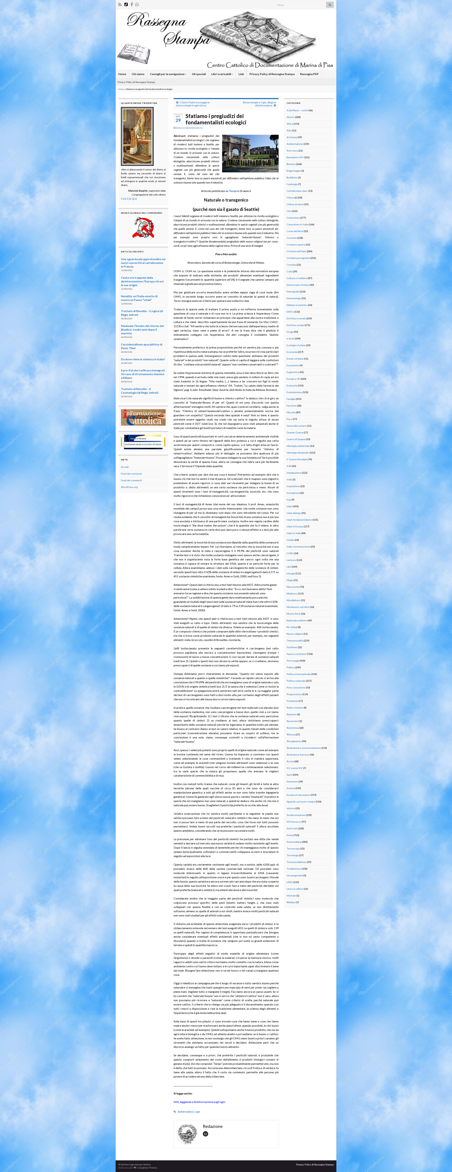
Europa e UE (293, 378)
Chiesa (290, 197)
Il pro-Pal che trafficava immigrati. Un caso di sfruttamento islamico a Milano (143, 374)
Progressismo (294, 694)
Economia (292, 351)
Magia (290, 580)
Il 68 (289, 465)
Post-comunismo (296, 687)
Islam (289, 506)
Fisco (289, 419)
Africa (290, 123)
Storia (290, 835)
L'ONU (290, 553)
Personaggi (293, 660)
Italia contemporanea (298, 546)
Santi (289, 774)
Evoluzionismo (294, 392)
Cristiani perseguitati (298, 257)
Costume (292, 237)
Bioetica (291, 163)
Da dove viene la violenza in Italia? (143, 359)
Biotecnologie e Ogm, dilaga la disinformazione (259, 104)
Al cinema (292, 137)
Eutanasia (292, 385)
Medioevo (292, 593)
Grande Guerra (295, 432)
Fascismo (292, 405)
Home (122, 74)
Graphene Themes (148, 1167)
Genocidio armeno (297, 425)
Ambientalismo (195, 127)
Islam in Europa (295, 526)
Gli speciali (199, 74)
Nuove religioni (295, 633)
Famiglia (291, 398)
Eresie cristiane (295, 358)
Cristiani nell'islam (296, 251)
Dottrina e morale (296, 318)
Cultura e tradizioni (297, 278)
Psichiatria (292, 700)
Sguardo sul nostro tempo (301, 801)
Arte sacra (292, 150)
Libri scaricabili (221, 74)
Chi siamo (138, 74)
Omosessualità (295, 640)
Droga (290, 331)
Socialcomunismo (296, 814)
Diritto (290, 311)
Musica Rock (293, 613)
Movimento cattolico (298, 606)
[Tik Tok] (126, 3)
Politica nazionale (296, 680)
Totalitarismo (294, 868)
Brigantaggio (294, 170)
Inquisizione (293, 486)
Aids (289, 130)
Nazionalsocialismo (297, 620)
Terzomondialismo (297, 861)
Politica (291, 667)
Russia (290, 761)
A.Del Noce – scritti (297, 110)
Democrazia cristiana (298, 284)
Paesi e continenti (297, 653)
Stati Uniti (292, 828)
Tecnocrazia (293, 848)
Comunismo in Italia (297, 224)
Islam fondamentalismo (299, 519)
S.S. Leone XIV (295, 768)
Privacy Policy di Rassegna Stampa (272, 74)
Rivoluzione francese (298, 754)
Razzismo (292, 714)
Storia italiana (294, 841)
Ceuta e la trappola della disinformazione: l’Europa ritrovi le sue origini (142, 281)
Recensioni (293, 721)
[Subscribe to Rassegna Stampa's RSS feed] (120, 3)
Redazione (181, 127)
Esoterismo (293, 365)
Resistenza (293, 727)
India (289, 479)
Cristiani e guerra (296, 244)
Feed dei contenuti (131, 473)
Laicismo (291, 559)
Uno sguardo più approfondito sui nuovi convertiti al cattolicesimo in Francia (143, 262)
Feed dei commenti (131, 480)
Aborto (291, 117)
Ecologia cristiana (296, 345)
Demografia (293, 291)
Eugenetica (293, 372)
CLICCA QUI (129, 198)
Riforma (291, 734)
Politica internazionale (299, 674)
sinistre (291, 808)
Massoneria (293, 586)
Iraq (289, 499)
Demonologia (294, 298)
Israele (290, 539)
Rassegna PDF (309, 74)
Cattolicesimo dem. (297, 190)
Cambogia (292, 184)
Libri (289, 566)
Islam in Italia (294, 533)
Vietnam (291, 895)
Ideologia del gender (298, 452)
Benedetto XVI (295, 157)
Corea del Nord (295, 231)
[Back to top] (444, 1164)
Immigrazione (294, 472)
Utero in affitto (295, 888)
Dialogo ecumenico (297, 304)
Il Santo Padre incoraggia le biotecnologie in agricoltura (193, 104)
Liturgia (291, 573)
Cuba (289, 271)
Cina (289, 210)
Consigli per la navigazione (167, 74)
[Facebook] (131, 3)
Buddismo (292, 177)
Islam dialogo (294, 512)
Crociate (291, 264)
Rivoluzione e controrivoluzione (304, 747)
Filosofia (291, 412)
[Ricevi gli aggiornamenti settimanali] (137, 3)
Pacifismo (292, 647)
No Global (292, 627)
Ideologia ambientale (298, 445)
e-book (290, 338)
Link (241, 74)
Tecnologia (293, 855)
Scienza (291, 788)
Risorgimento (294, 741)
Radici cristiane (295, 707)
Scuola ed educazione (298, 794)
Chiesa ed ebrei (295, 204)
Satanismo (292, 781)
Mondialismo (293, 600)
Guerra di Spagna (296, 439)
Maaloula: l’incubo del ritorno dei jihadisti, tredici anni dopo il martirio (142, 329)
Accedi (125, 466)
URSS (290, 882)
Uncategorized (295, 875)
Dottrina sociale (295, 325)
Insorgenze (293, 492)
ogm (197, 1111)
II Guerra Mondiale (297, 459)
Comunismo (293, 217)
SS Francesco (294, 821)
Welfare (291, 902)
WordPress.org (129, 487)
